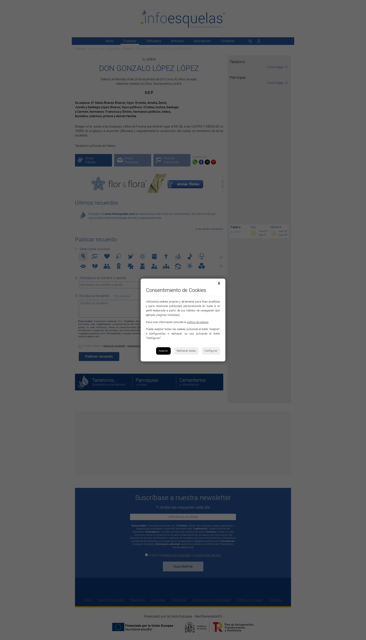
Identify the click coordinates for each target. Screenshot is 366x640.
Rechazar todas (186, 350)
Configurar (211, 350)
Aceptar (163, 350)
